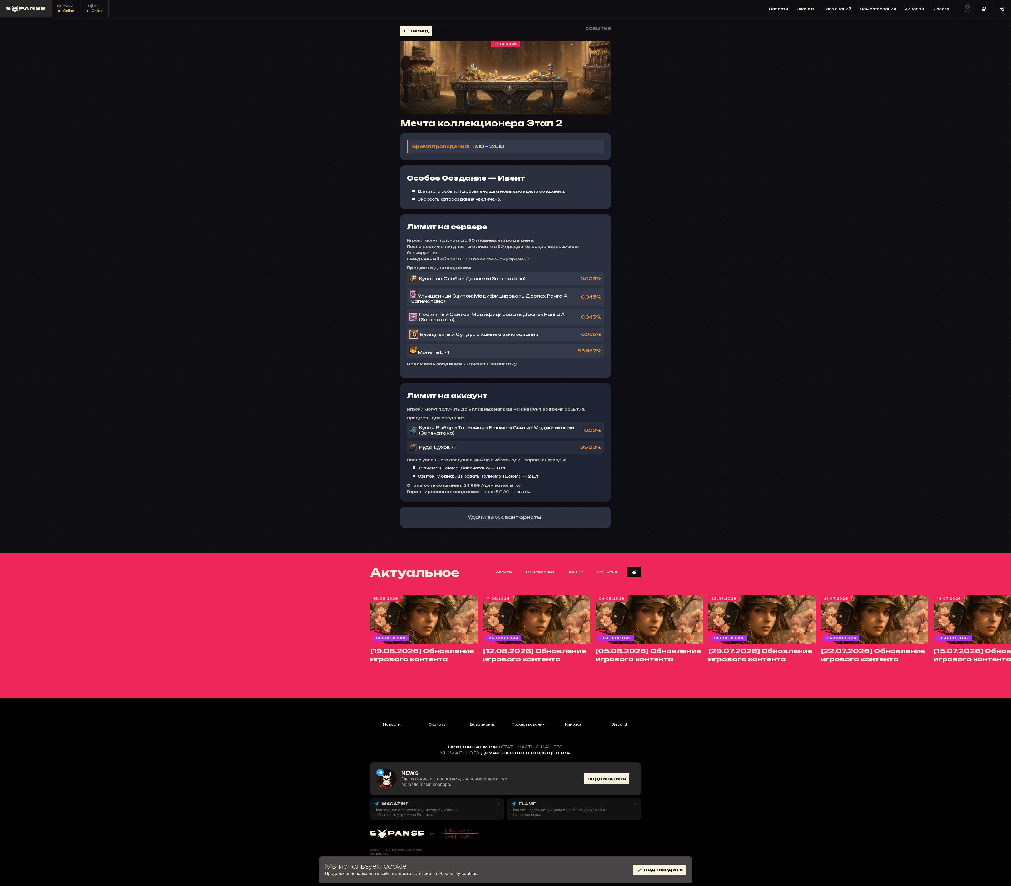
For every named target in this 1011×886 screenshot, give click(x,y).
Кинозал (914, 9)
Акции (575, 572)
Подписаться (606, 779)
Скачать (806, 9)
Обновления (540, 572)
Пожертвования (878, 9)
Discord (940, 9)
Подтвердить (663, 870)
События (607, 572)
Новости (778, 9)
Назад (420, 31)
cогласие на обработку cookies (444, 873)
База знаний (837, 9)
